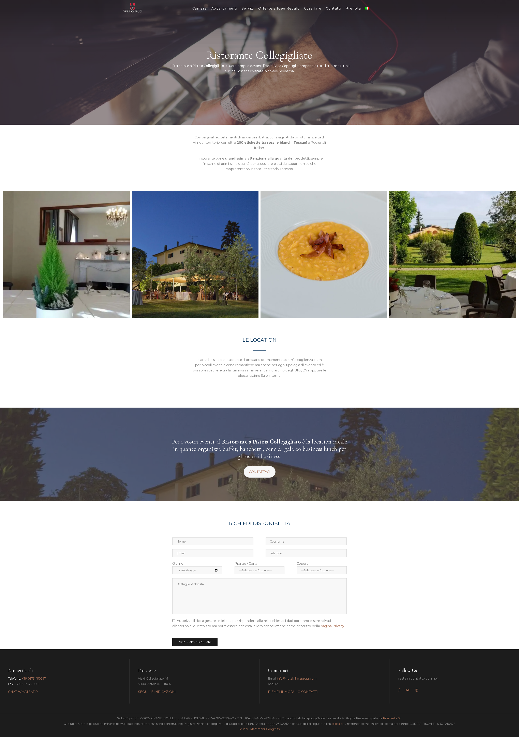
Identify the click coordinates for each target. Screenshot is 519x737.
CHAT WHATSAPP (23, 692)
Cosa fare (313, 8)
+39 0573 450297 (34, 678)
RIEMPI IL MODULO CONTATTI (293, 692)
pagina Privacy (332, 626)
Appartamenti (224, 8)
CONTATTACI (259, 472)
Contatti (333, 8)
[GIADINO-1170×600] (452, 254)
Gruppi (243, 729)
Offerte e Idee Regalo (279, 8)
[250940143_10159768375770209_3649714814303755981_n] (324, 254)
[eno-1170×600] (66, 254)
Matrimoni (257, 729)
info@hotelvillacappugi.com (296, 678)
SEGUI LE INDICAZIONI (157, 692)
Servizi (248, 8)
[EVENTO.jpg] (195, 254)
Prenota (353, 8)
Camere (199, 8)
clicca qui (338, 724)
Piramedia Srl (392, 718)
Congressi (273, 729)
